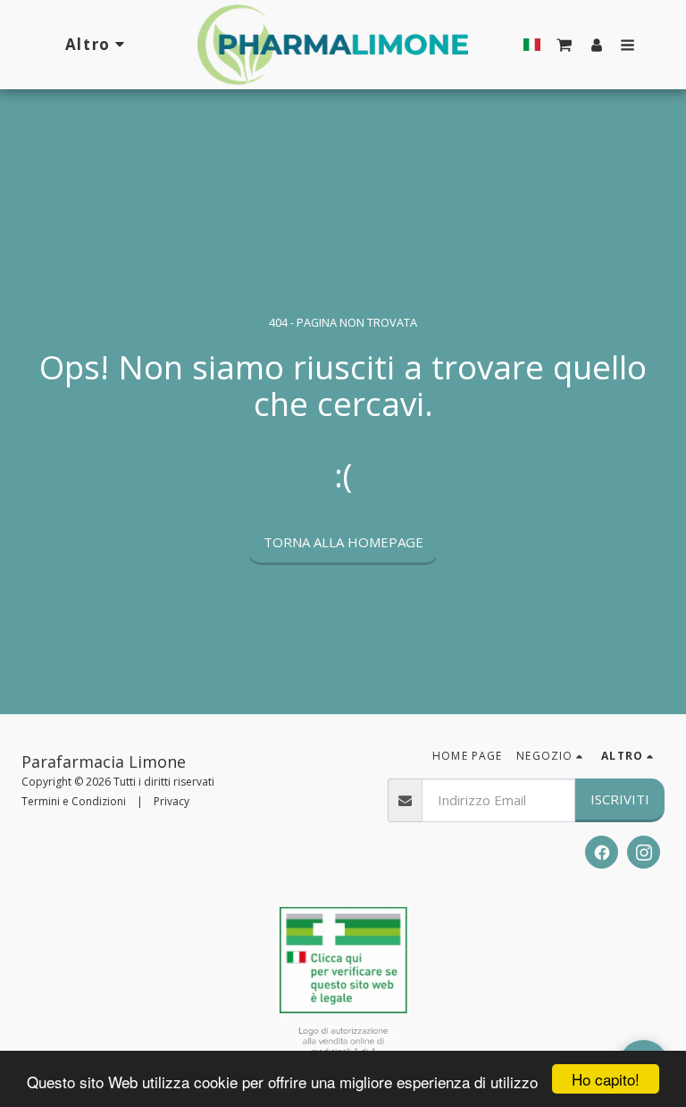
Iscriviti (619, 799)
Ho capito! (606, 1079)
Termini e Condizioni (73, 801)
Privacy (171, 801)
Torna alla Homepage (343, 542)
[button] (565, 45)
